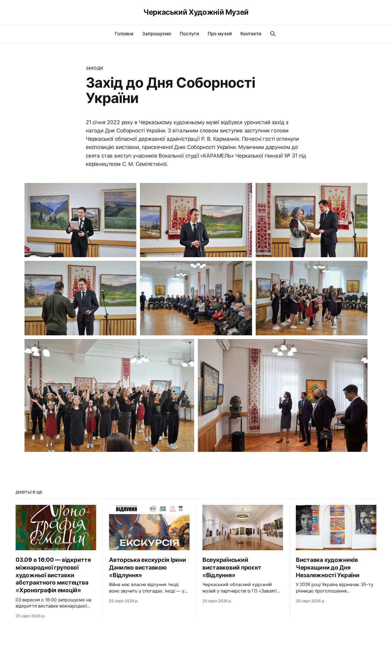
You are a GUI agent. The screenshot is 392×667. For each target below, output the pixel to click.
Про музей (220, 33)
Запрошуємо (156, 33)
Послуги (189, 33)
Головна (124, 33)
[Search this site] (273, 34)
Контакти (250, 33)
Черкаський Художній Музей (196, 12)
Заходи (94, 68)
